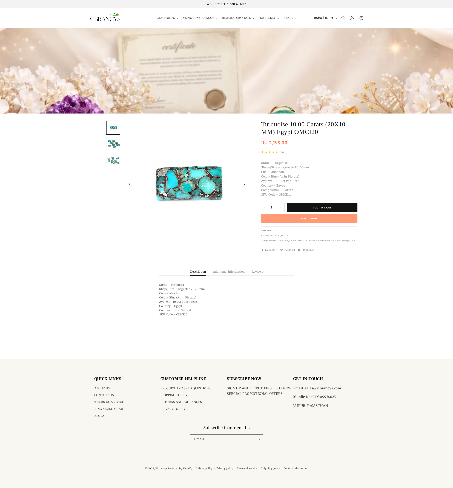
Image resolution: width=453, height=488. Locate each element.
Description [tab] (198, 271)
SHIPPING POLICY (173, 395)
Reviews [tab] (257, 271)
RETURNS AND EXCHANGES (181, 402)
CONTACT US (104, 395)
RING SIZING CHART (109, 409)
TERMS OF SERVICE (109, 402)
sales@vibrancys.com (323, 388)
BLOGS (99, 415)
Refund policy (204, 468)
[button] (167, 18)
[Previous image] (129, 184)
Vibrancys (161, 468)
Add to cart (322, 207)
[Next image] (244, 184)
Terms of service (247, 468)
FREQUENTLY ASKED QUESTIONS (185, 388)
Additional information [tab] (229, 271)
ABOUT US (102, 388)
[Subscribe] (258, 439)
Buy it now (309, 218)
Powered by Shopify (180, 468)
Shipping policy (270, 468)
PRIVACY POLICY (172, 409)
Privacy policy (224, 468)
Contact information (296, 468)
